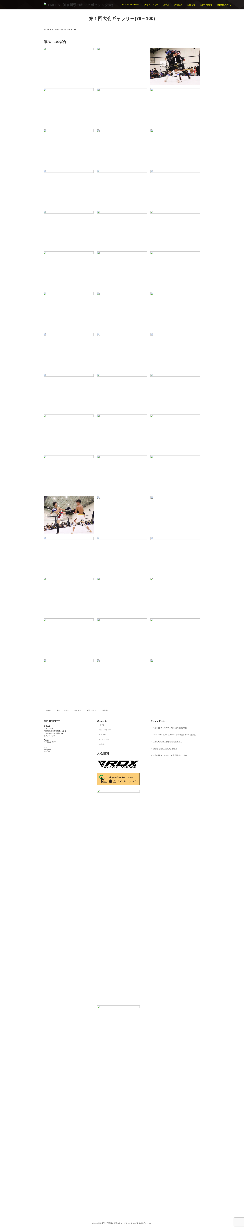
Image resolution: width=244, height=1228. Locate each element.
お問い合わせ (91, 710)
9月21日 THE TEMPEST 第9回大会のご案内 (170, 728)
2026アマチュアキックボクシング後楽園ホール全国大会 (174, 735)
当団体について (108, 710)
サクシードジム (49, 736)
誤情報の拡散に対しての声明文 (165, 748)
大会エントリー (63, 710)
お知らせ (77, 710)
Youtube (47, 752)
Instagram (47, 750)
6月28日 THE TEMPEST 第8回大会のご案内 (170, 755)
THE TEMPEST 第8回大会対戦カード (167, 742)
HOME (48, 710)
